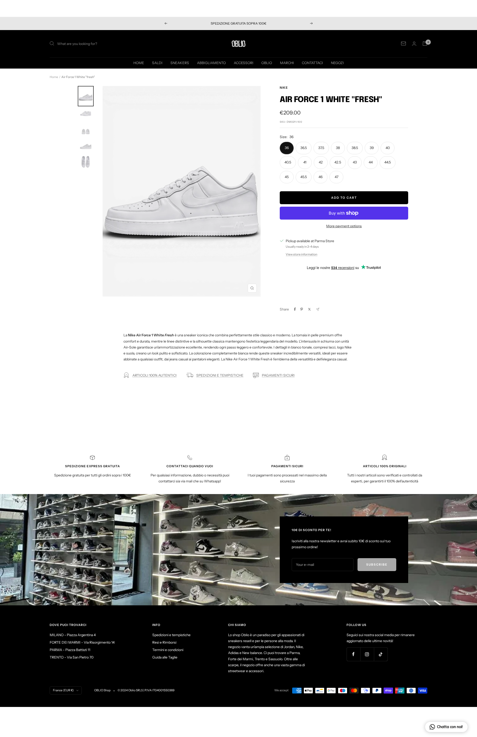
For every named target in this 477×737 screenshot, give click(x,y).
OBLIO (266, 62)
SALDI (157, 62)
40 (388, 148)
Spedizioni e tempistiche (171, 635)
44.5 (387, 162)
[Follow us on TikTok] (381, 654)
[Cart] (424, 43)
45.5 (303, 177)
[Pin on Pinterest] (301, 309)
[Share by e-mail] (317, 309)
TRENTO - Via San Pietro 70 (71, 657)
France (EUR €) (63, 690)
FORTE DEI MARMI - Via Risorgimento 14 (82, 642)
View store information (301, 254)
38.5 (355, 148)
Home (54, 77)
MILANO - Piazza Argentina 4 (73, 635)
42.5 (337, 162)
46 (320, 177)
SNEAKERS (179, 62)
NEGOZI (337, 62)
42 (321, 162)
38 (338, 148)
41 (304, 162)
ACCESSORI (243, 62)
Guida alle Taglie (164, 657)
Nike (284, 87)
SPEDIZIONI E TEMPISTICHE (219, 375)
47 (336, 177)
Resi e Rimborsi (164, 642)
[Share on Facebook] (295, 309)
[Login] (414, 43)
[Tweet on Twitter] (309, 309)
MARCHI (287, 62)
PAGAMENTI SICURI (278, 375)
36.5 (303, 148)
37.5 (321, 148)
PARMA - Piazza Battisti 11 (70, 650)
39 (372, 148)
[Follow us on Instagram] (367, 654)
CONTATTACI (312, 62)
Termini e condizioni (167, 650)
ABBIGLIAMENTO (211, 62)
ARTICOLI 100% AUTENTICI (154, 375)
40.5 (287, 162)
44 (371, 162)
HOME (138, 62)
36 (287, 148)
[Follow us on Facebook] (353, 654)
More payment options (344, 226)
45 (287, 177)
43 (355, 162)
